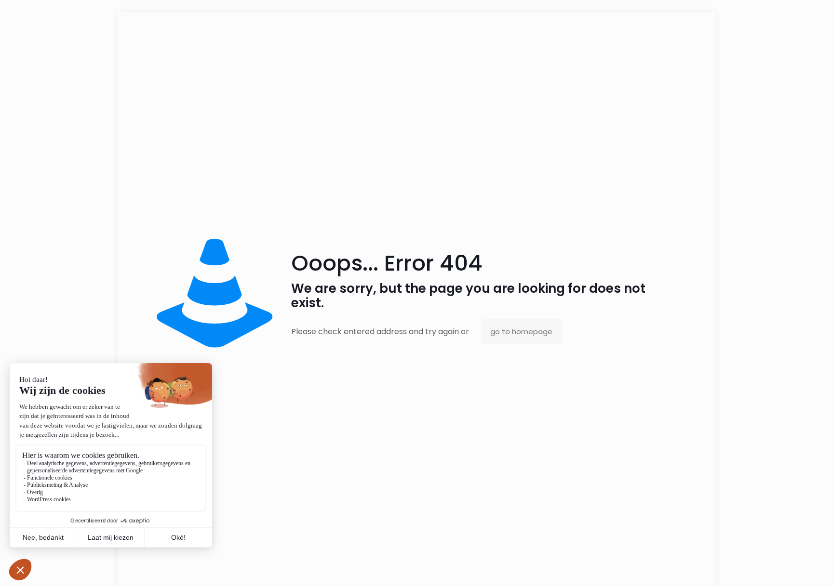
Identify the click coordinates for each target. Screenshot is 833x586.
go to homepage (521, 331)
